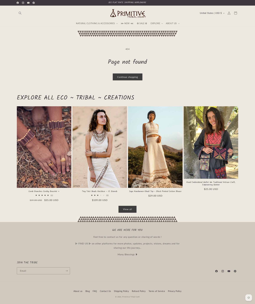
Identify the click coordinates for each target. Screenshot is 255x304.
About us (77, 291)
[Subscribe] (66, 270)
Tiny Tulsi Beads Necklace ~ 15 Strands (99, 191)
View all (127, 209)
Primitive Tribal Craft (131, 297)
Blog (87, 291)
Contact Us (105, 291)
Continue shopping (127, 77)
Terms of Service (157, 291)
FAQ (95, 291)
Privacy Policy (175, 291)
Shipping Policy (121, 291)
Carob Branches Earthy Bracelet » (44, 191)
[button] (20, 13)
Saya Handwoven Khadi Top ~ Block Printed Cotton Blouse (155, 191)
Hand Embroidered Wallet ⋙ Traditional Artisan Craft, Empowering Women (210, 183)
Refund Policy (139, 291)
